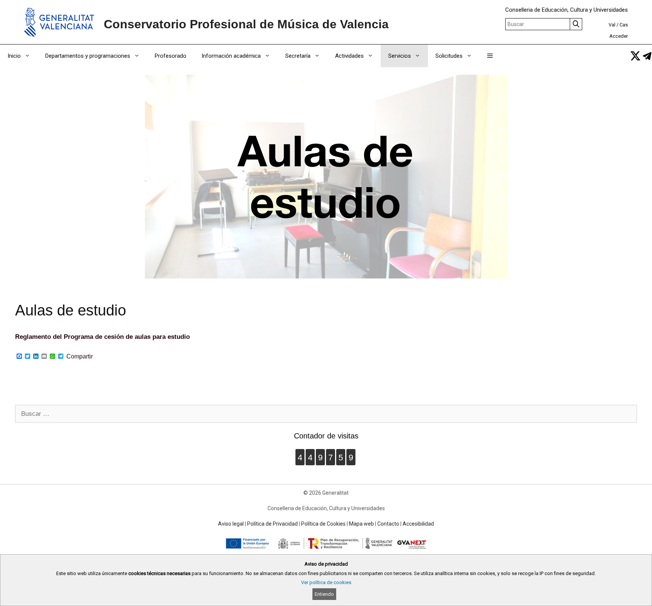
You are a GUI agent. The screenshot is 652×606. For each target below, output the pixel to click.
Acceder (618, 36)
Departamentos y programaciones (87, 55)
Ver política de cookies (326, 582)
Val (612, 25)
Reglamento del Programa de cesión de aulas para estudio (102, 336)
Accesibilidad (418, 524)
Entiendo (324, 594)
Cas (624, 25)
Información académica (231, 55)
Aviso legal (231, 524)
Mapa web (361, 524)
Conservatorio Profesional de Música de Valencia (246, 24)
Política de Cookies (323, 524)
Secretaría (298, 55)
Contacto (388, 524)
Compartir (79, 356)
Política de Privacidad (272, 524)
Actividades (349, 55)
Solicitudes (449, 55)
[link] (635, 55)
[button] (490, 56)
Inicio (14, 55)
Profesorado (170, 55)
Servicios (399, 55)
